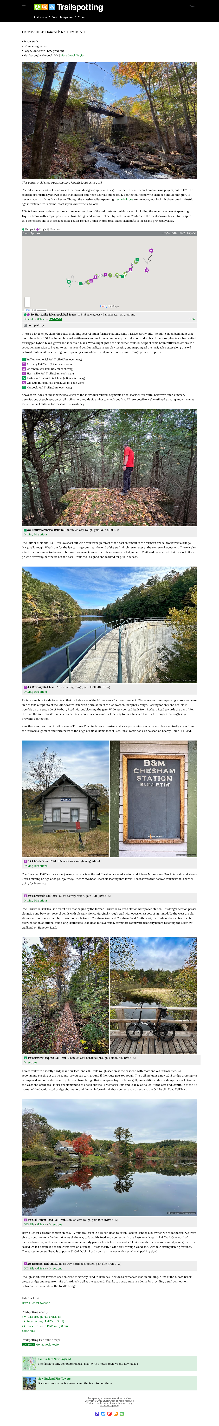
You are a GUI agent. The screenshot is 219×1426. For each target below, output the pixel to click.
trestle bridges (123, 199)
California (40, 17)
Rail (43, 1321)
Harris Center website (36, 1302)
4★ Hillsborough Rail (42, 1316)
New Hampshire (62, 17)
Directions (30, 1062)
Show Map (28, 1330)
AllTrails (41, 319)
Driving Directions (35, 534)
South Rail (45, 1326)
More (81, 17)
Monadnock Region (72, 55)
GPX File (29, 319)
